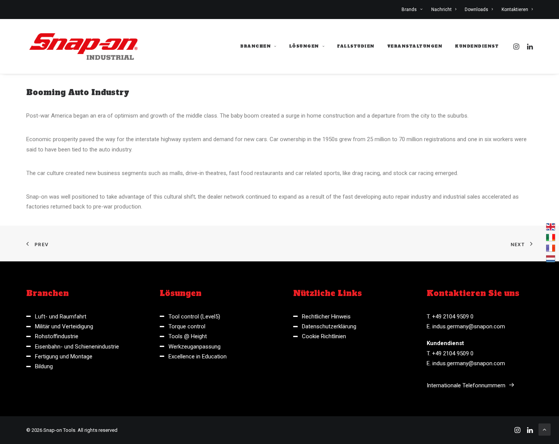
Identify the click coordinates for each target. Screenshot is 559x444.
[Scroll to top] (544, 429)
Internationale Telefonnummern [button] (466, 385)
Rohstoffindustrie (56, 336)
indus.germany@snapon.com (468, 326)
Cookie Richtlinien (324, 336)
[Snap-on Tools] (83, 46)
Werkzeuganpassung (194, 346)
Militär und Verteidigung (64, 326)
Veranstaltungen (415, 46)
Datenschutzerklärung (329, 326)
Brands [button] (409, 9)
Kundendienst (477, 46)
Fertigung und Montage (63, 356)
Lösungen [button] (304, 46)
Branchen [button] (255, 46)
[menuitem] (414, 9)
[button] (517, 46)
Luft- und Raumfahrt (60, 316)
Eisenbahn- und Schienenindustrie (77, 346)
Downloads (476, 9)
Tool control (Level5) (194, 316)
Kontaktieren (515, 9)
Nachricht (441, 9)
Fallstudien (356, 46)
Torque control (186, 326)
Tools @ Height (187, 336)
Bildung (44, 366)
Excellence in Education (197, 356)
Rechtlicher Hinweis (326, 316)
